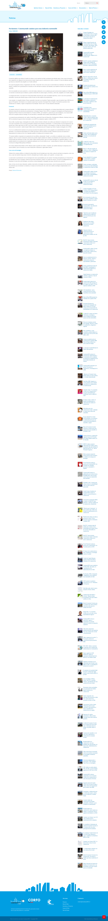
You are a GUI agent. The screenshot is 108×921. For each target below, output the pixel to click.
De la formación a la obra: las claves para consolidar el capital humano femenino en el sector (90, 199)
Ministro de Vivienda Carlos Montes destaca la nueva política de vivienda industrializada (90, 376)
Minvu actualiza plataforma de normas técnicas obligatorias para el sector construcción (90, 71)
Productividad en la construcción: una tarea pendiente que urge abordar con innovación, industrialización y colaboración (90, 744)
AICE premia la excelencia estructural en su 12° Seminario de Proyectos (90, 582)
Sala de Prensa (66, 910)
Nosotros (65, 902)
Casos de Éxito (66, 908)
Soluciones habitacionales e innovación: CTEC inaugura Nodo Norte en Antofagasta (89, 762)
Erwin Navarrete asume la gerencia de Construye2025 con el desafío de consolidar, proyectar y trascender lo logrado (90, 465)
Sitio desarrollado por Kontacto (91, 918)
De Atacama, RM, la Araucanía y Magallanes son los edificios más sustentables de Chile (90, 575)
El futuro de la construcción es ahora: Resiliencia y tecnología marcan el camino (90, 553)
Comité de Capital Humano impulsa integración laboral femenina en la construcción (89, 560)
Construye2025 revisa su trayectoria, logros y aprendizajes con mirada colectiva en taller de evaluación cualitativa (90, 621)
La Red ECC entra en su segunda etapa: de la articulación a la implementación (90, 143)
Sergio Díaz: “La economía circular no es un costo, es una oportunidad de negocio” (90, 613)
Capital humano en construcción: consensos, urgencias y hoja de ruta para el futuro (90, 276)
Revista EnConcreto (17, 170)
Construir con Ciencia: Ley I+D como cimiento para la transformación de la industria (90, 819)
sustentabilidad (19, 74)
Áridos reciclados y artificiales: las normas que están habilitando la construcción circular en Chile (90, 166)
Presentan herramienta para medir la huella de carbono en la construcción (90, 87)
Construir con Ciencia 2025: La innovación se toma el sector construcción (90, 843)
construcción (12, 74)
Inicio (78, 3)
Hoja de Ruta (48, 8)
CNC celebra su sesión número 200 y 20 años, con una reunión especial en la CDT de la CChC (90, 769)
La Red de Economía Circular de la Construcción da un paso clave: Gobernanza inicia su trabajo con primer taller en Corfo (90, 725)
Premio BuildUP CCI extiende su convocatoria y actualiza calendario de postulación (90, 159)
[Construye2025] (17, 4)
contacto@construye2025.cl (84, 901)
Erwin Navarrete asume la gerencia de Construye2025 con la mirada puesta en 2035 (90, 545)
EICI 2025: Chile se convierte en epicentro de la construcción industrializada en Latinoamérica (90, 647)
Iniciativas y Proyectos (68, 906)
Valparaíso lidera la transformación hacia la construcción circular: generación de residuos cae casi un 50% (90, 232)
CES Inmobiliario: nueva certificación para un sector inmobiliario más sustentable (89, 291)
